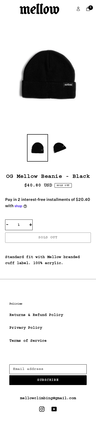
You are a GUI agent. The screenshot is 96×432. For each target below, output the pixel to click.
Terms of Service (28, 340)
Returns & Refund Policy (36, 315)
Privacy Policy (25, 327)
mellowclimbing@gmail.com (48, 398)
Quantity (16, 214)
